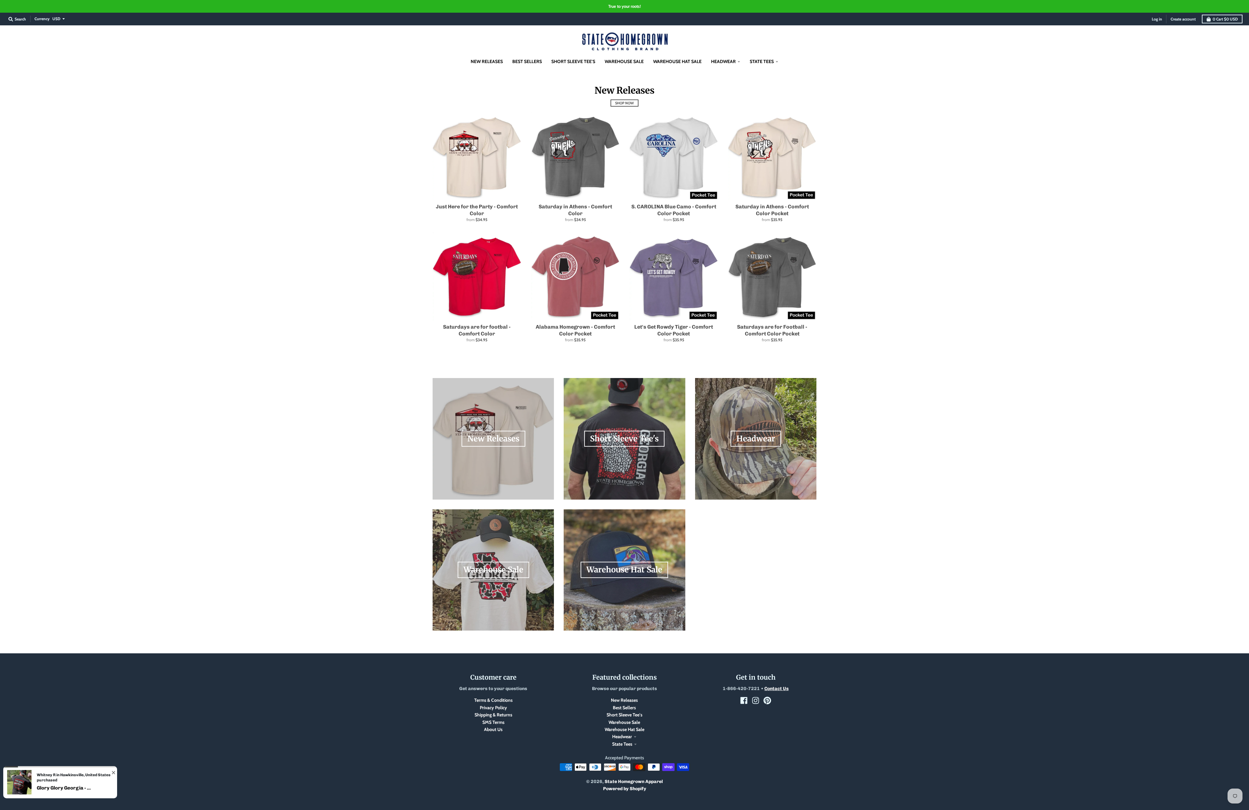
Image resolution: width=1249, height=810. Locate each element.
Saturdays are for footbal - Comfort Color (477, 330)
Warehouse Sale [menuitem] (624, 61)
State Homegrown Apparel (634, 781)
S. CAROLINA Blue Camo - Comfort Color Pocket (673, 209)
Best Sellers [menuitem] (527, 61)
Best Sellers (624, 708)
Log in (1157, 19)
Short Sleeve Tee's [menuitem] (573, 61)
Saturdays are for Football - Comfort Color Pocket (772, 330)
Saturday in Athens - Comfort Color (575, 209)
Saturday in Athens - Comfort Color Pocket (772, 209)
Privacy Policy (493, 708)
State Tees (622, 744)
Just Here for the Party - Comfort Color (477, 209)
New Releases (624, 700)
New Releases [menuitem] (487, 61)
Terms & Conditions (493, 700)
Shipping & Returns (493, 715)
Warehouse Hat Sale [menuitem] (677, 61)
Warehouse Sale (624, 722)
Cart (1225, 19)
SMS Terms (493, 722)
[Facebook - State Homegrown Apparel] (744, 700)
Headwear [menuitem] (723, 61)
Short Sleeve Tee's (624, 715)
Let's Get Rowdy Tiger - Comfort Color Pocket (673, 330)
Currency (41, 18)
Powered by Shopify (624, 788)
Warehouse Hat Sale (624, 729)
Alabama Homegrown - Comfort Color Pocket (575, 330)
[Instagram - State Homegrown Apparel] (755, 700)
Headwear (622, 736)
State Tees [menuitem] (762, 61)
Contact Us (776, 688)
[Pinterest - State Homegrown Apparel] (767, 700)
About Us (493, 729)
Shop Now (624, 103)
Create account (1183, 19)
